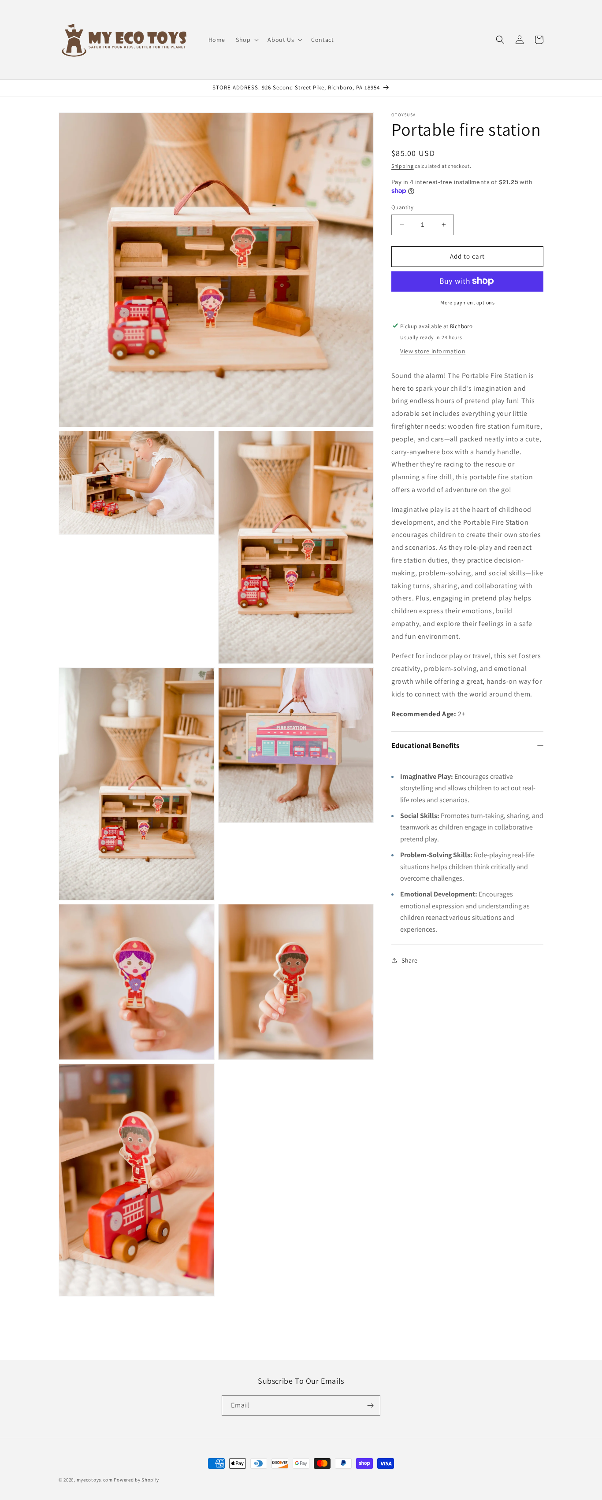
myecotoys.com (95, 1480)
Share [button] (409, 960)
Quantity (402, 207)
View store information (432, 351)
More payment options (467, 302)
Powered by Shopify (136, 1480)
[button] (246, 39)
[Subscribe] (370, 1405)
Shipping (402, 166)
